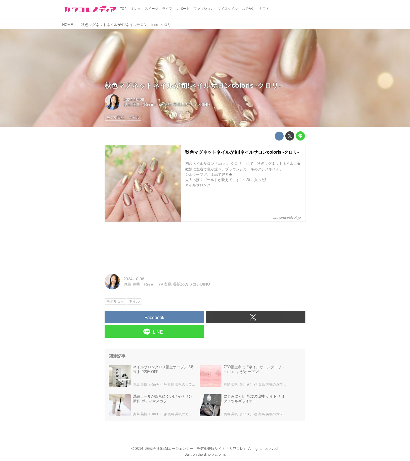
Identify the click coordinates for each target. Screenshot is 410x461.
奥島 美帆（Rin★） (141, 104)
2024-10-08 (134, 99)
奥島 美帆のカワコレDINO (187, 104)
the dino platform (211, 454)
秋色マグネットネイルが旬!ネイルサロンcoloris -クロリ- (193, 85)
